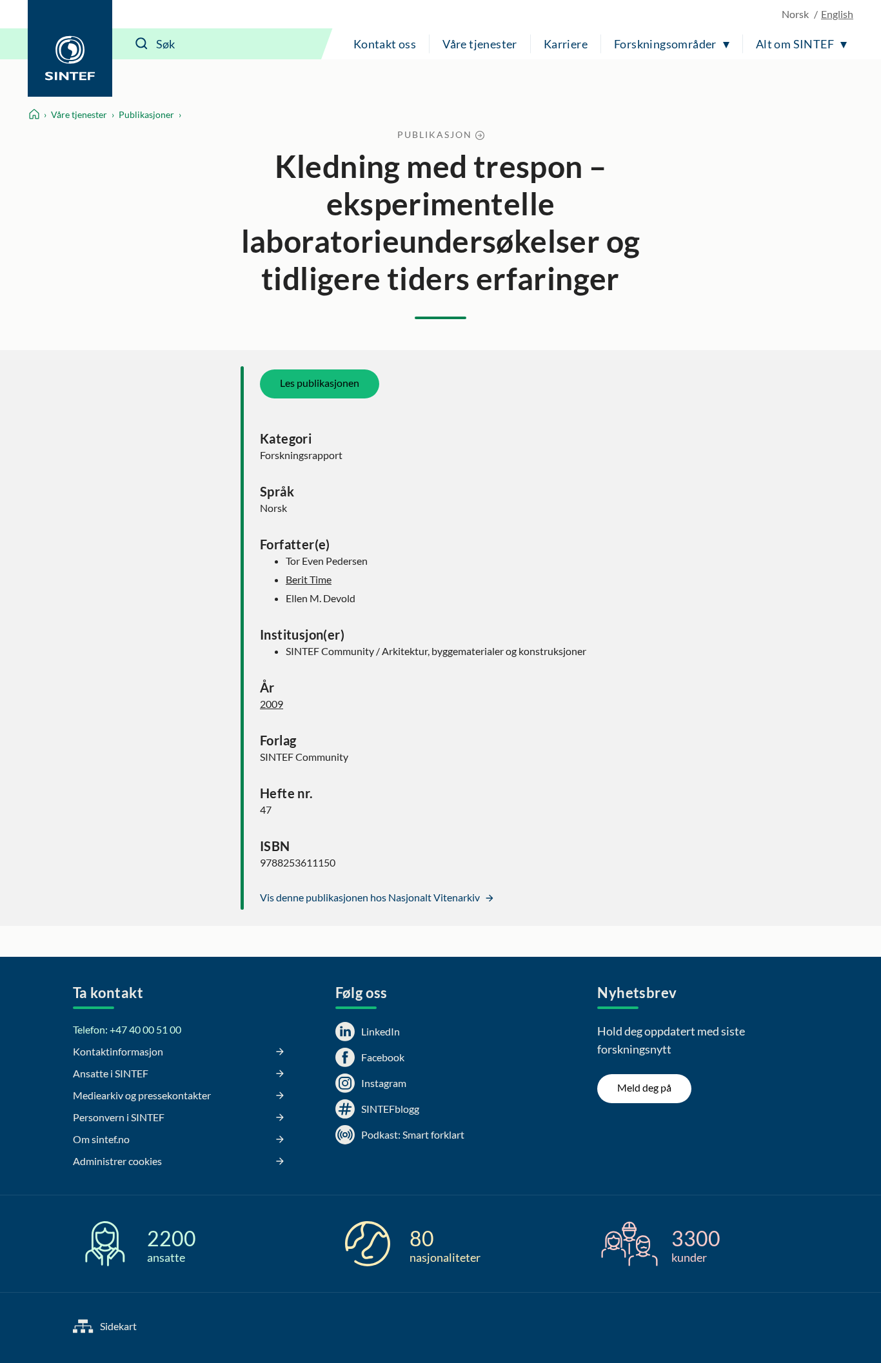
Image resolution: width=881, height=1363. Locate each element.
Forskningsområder (665, 44)
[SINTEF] (70, 48)
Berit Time (309, 579)
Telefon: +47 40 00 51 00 (127, 1029)
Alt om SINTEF (795, 44)
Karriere (566, 44)
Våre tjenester (479, 44)
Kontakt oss (384, 44)
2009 (271, 704)
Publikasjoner (146, 114)
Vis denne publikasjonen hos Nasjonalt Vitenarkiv (371, 897)
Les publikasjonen (319, 383)
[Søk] (142, 44)
